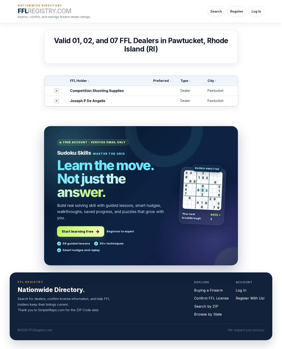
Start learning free (77, 231)
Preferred (162, 81)
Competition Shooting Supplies (97, 91)
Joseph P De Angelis (87, 101)
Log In (256, 11)
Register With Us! (250, 298)
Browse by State (208, 314)
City (212, 81)
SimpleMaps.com (51, 310)
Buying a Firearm (208, 290)
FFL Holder (79, 81)
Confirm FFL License (211, 298)
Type (185, 81)
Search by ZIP (206, 306)
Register (236, 11)
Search (216, 11)
